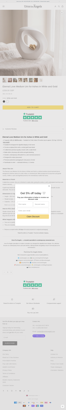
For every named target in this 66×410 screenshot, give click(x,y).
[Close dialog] (49, 186)
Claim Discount (33, 216)
